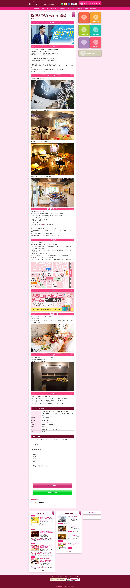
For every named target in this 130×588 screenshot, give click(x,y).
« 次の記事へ (49, 506)
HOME (30, 11)
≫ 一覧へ (42, 570)
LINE (36, 219)
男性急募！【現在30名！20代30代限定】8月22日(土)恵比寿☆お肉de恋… (46, 546)
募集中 (36, 11)
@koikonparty (92, 512)
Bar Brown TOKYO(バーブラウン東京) (39, 525)
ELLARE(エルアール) (42, 211)
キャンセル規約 (71, 526)
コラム (60, 523)
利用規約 (66, 576)
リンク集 (71, 576)
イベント (33, 11)
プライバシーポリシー (59, 576)
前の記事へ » (55, 506)
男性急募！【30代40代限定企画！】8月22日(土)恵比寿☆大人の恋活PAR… (46, 533)
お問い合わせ (76, 576)
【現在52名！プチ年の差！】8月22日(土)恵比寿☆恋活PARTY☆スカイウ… (46, 560)
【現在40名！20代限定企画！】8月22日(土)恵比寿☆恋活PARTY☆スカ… (46, 519)
